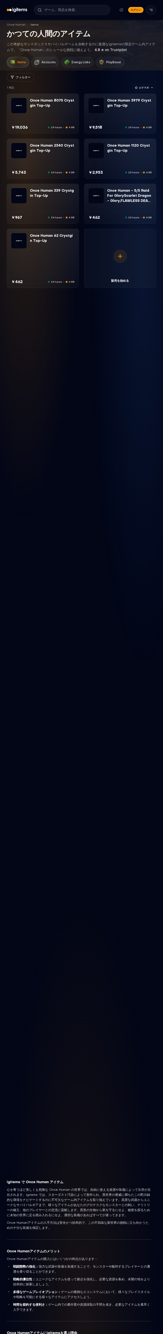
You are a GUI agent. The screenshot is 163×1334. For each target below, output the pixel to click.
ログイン (136, 10)
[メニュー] (151, 10)
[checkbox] (14, 110)
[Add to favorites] (23, 101)
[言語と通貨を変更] (121, 10)
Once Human (16, 24)
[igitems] (17, 10)
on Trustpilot (111, 49)
